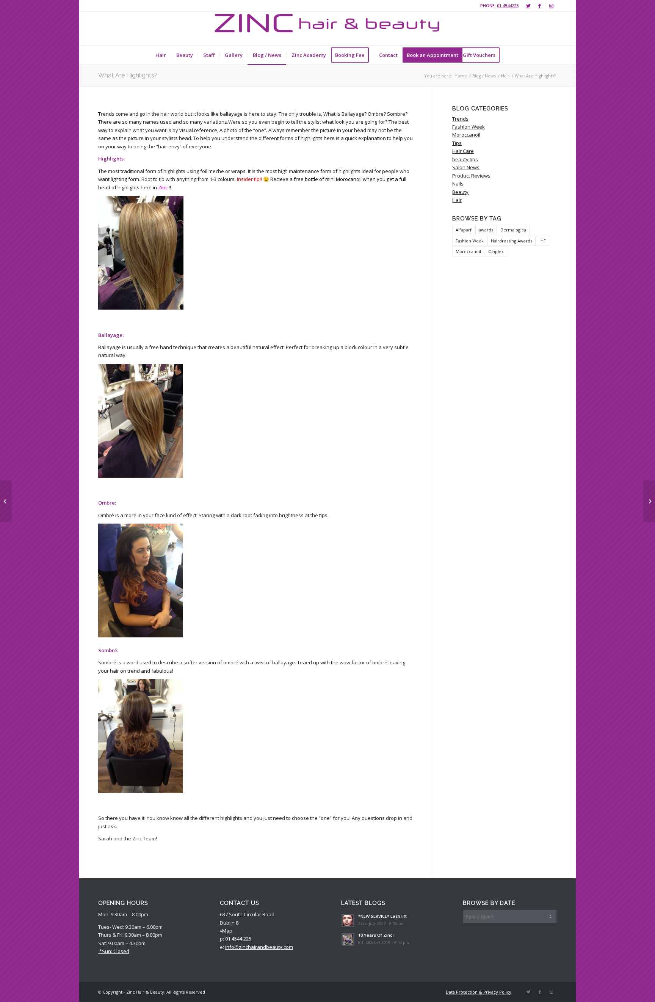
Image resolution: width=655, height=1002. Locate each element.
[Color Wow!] (6, 501)
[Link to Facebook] (539, 5)
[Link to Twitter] (528, 5)
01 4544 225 (238, 938)
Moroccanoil (466, 134)
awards (486, 230)
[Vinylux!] (649, 501)
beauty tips (465, 159)
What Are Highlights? (128, 75)
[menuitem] (160, 55)
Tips (457, 143)
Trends (460, 118)
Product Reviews (471, 175)
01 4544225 (508, 5)
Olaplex (496, 251)
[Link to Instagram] (551, 5)
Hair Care (463, 151)
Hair (457, 200)
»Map (226, 930)
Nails (458, 183)
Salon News (465, 167)
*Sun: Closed (113, 951)
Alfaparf (464, 230)
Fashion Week (468, 126)
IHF (542, 241)
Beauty (460, 192)
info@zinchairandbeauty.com (259, 947)
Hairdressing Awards (511, 241)
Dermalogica (513, 230)
